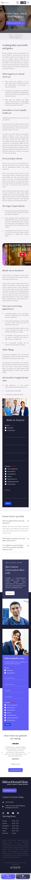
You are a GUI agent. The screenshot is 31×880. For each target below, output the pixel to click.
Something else (11, 484)
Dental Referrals (8, 790)
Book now (10, 593)
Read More (15, 759)
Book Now (23, 877)
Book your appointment (14, 23)
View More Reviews (15, 770)
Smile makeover (11, 474)
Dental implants (11, 471)
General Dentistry (15, 36)
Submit (8, 503)
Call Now (8, 877)
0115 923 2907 (9, 802)
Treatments (19, 35)
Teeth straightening (12, 469)
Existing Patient (11, 430)
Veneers (9, 476)
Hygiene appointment (13, 481)
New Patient (10, 428)
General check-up (12, 479)
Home (10, 35)
